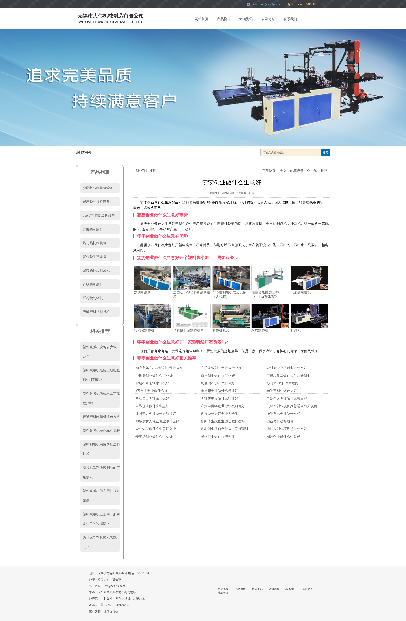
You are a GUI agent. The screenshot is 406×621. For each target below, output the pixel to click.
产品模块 (223, 19)
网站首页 (201, 19)
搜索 (325, 152)
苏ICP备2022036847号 (115, 605)
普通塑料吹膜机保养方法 (101, 417)
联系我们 (290, 19)
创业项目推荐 (317, 170)
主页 (283, 170)
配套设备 (297, 170)
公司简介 (268, 19)
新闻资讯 (246, 19)
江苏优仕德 (111, 611)
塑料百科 (307, 589)
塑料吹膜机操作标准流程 (101, 430)
